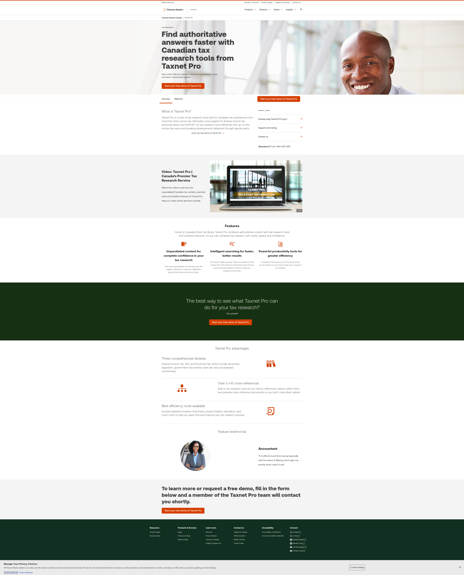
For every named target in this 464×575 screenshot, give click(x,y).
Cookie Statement (11, 572)
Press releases (211, 536)
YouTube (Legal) (298, 547)
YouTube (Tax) (297, 551)
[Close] (460, 567)
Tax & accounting (184, 536)
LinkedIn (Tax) (297, 543)
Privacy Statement (25, 572)
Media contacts (239, 540)
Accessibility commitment (271, 532)
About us (209, 532)
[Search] (301, 9)
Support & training (240, 532)
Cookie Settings (357, 567)
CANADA (193, 9)
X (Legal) (295, 532)
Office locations (239, 536)
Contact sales (239, 543)
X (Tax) (294, 536)
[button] (250, 9)
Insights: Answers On (213, 543)
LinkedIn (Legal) (298, 540)
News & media (183, 540)
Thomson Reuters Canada (172, 18)
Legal (180, 532)
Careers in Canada (212, 540)
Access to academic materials (273, 536)
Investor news (155, 536)
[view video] (256, 186)
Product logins (155, 532)
